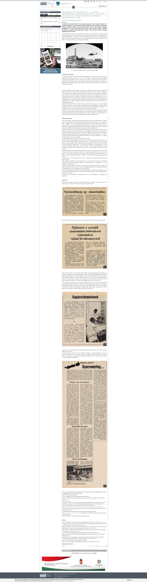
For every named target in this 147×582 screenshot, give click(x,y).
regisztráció (82, 553)
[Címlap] (46, 3)
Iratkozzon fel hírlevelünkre (85, 1)
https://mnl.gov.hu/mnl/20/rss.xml (94, 1)
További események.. (44, 30)
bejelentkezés (89, 553)
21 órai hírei (81, 144)
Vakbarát (97, 1)
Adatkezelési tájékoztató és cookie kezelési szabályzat (63, 580)
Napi (44, 14)
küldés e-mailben (102, 545)
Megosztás (64, 545)
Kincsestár (56, 10)
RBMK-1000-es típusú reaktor (80, 78)
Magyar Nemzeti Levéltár (45, 10)
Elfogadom (129, 580)
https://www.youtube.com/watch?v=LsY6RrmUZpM (71, 512)
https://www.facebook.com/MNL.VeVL (88, 1)
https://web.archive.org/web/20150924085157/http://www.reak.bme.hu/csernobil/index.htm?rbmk (80, 506)
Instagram (91, 1)
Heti (51, 14)
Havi (57, 14)
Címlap (51, 10)
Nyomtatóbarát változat (91, 545)
